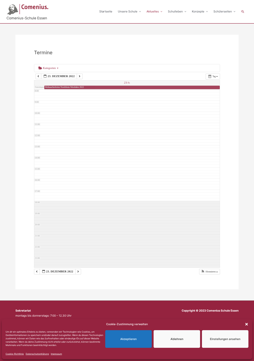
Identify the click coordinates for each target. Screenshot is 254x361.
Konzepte (198, 11)
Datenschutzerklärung (37, 353)
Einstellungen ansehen (225, 339)
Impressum (56, 353)
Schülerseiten (222, 11)
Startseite (105, 11)
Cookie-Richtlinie (15, 353)
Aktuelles (153, 11)
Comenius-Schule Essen (27, 18)
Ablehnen (177, 339)
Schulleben (175, 11)
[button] (246, 324)
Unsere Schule (127, 11)
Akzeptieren (128, 339)
